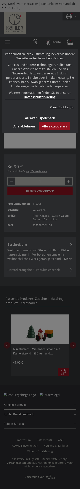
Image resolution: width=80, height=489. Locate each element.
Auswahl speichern (40, 118)
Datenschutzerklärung (39, 97)
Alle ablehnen (24, 126)
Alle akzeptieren (54, 126)
